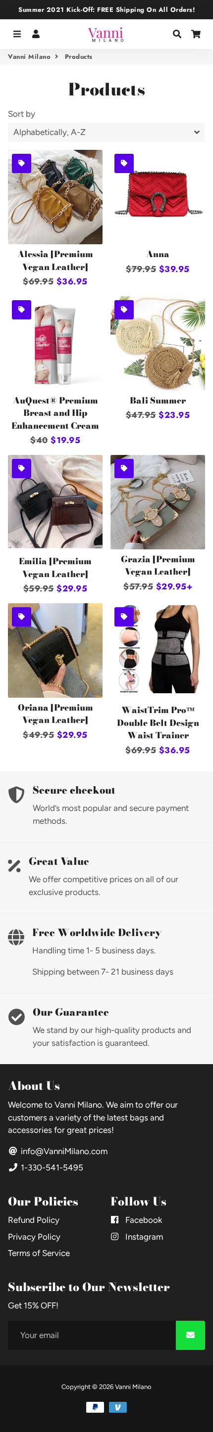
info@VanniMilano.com (63, 1151)
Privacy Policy (34, 1237)
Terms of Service (39, 1253)
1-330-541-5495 (51, 1167)
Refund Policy (33, 1220)
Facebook (142, 1220)
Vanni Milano (29, 56)
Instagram (143, 1237)
